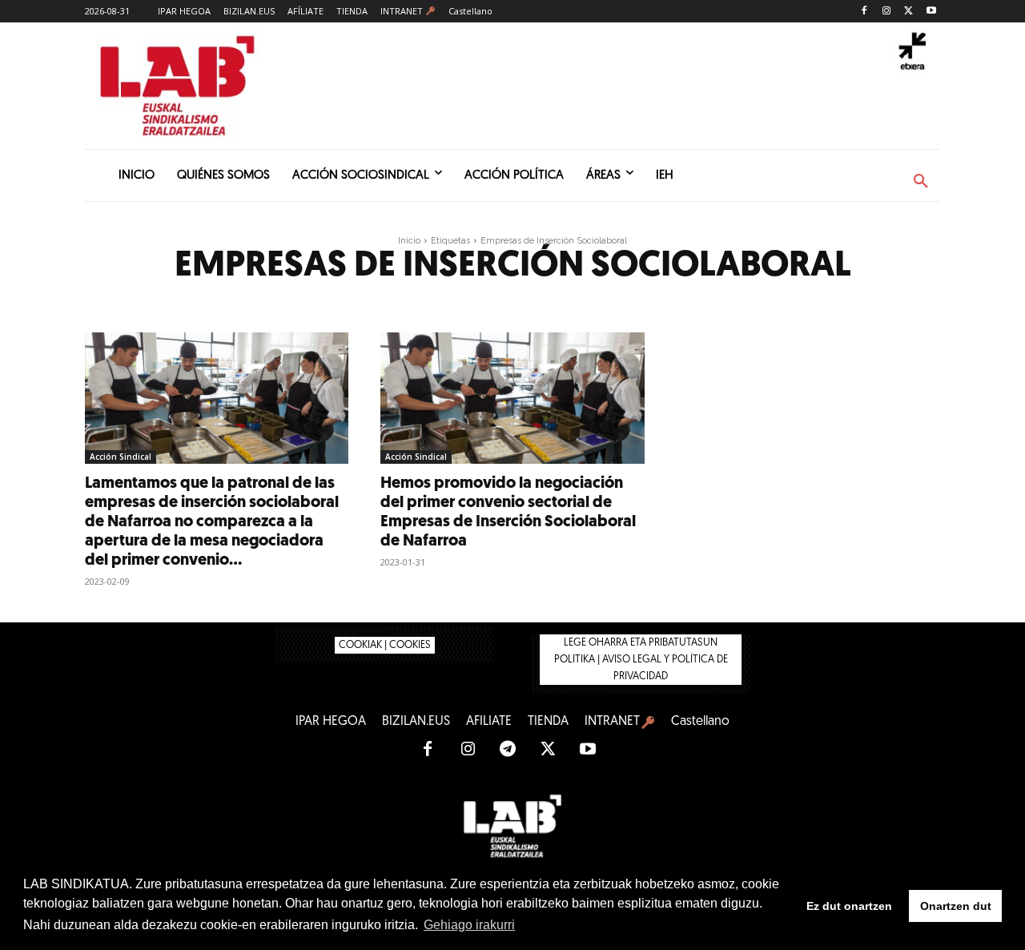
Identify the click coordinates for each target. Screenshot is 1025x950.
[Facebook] (864, 11)
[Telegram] (508, 750)
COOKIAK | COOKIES (385, 645)
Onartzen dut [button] (955, 906)
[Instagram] (887, 11)
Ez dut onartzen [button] (849, 906)
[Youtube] (931, 11)
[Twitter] (908, 11)
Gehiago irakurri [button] (469, 925)
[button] (921, 182)
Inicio (409, 240)
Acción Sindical (120, 456)
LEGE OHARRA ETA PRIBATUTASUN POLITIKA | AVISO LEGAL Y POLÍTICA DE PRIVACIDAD (641, 660)
